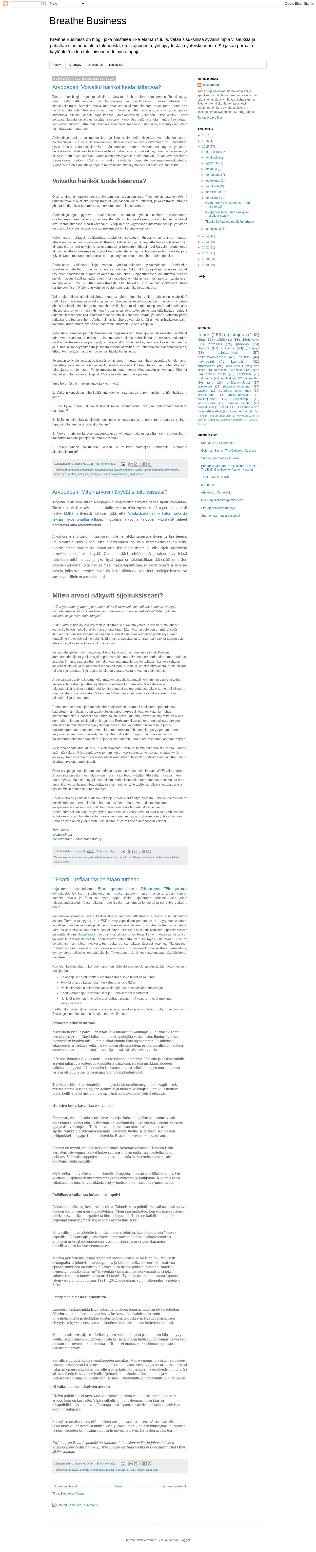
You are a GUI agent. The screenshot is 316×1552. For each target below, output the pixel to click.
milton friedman (238, 411)
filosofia (203, 348)
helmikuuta (213, 198)
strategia (227, 348)
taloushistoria (207, 403)
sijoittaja (174, 857)
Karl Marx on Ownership (217, 443)
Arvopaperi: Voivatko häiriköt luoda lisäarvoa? (106, 87)
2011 (206, 253)
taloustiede (151, 1469)
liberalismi (220, 370)
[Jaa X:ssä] (140, 464)
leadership (241, 399)
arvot (114, 857)
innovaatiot (206, 366)
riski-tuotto (162, 857)
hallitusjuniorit (207, 399)
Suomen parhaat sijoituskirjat (220, 458)
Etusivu (57, 65)
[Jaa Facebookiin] (144, 464)
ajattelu (217, 411)
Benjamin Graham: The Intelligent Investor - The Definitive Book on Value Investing (230, 467)
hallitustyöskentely (65, 474)
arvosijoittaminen (100, 857)
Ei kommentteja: (107, 463)
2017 (206, 135)
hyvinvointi (206, 361)
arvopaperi (81, 857)
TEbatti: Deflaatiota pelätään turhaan (95, 879)
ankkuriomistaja (239, 395)
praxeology (205, 386)
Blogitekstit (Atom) (72, 1493)
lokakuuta (212, 157)
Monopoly (208, 485)
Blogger (184, 1540)
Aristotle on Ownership (216, 492)
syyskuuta (212, 163)
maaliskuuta (213, 192)
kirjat (201, 339)
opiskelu (239, 370)
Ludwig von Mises (129, 857)
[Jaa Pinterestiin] (149, 464)
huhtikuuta (212, 186)
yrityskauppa (206, 395)
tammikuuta (213, 228)
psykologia (205, 378)
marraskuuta (214, 152)
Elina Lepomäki (95, 1469)
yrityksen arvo (245, 415)
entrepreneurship (220, 415)
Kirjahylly (75, 65)
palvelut (203, 390)
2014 (206, 236)
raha (132, 1469)
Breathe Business (87, 20)
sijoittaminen (137, 474)
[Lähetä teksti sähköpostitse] (122, 463)
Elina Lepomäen (110, 889)
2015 (206, 146)
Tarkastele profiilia (210, 117)
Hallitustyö (116, 65)
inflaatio (110, 1469)
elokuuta (211, 169)
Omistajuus (95, 65)
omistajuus (96, 474)
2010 (206, 259)
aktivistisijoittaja (104, 469)
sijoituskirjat (229, 378)
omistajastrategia (238, 382)
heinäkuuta (213, 174)
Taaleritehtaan (62, 839)
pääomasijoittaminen (116, 474)
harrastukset (206, 407)
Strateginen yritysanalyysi (218, 508)
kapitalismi (122, 1469)
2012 (206, 247)
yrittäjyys (252, 348)
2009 (206, 265)
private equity (216, 374)
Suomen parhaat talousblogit (220, 515)
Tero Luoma (210, 85)
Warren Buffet (206, 419)
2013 (206, 242)
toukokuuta (213, 180)
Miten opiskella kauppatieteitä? (222, 500)
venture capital (239, 403)
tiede (256, 370)
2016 (206, 141)
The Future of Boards (215, 477)
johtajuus (83, 474)
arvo (71, 857)
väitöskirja (224, 339)
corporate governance (165, 469)
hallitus (244, 357)
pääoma (242, 344)
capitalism (244, 374)
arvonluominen (123, 469)
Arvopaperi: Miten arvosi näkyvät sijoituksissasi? (109, 492)
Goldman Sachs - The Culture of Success (228, 450)
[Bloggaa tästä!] (135, 464)
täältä (65, 101)
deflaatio (73, 1469)
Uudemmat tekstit (65, 1486)
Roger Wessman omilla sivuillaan (101, 934)
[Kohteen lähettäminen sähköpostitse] (130, 464)
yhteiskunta (250, 339)
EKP (82, 1469)
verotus (226, 407)
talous (140, 1469)
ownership (252, 378)
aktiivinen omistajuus (80, 469)
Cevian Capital (142, 469)
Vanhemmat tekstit (173, 1486)
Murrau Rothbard (231, 419)
